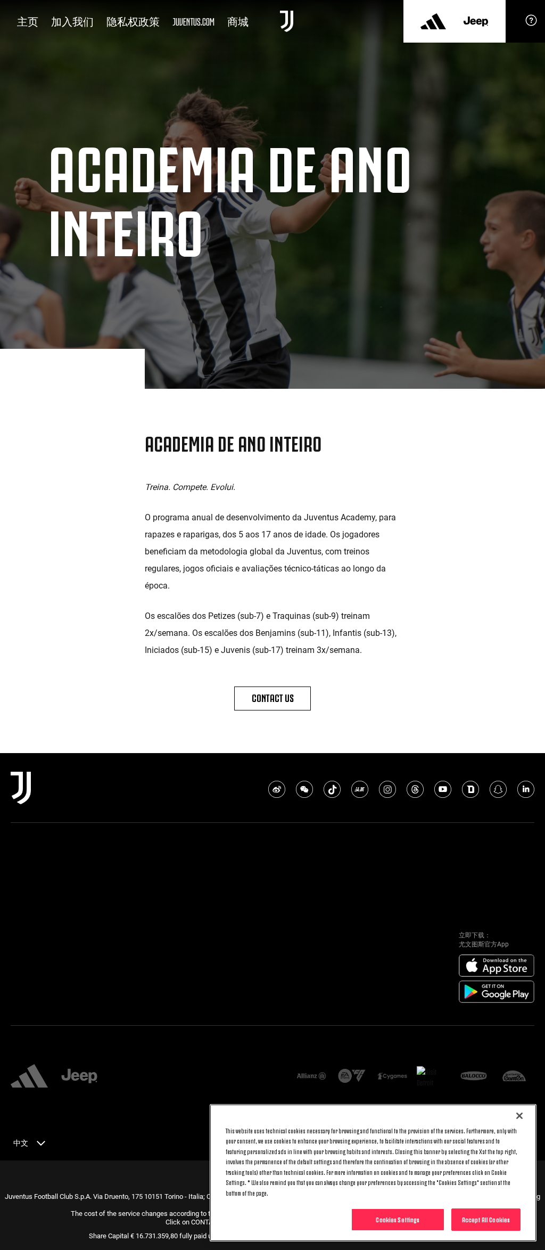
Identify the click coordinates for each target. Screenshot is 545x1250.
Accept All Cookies (486, 1219)
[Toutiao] (359, 789)
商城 (238, 20)
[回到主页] (286, 21)
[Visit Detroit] (433, 1076)
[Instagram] (387, 789)
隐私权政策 (133, 20)
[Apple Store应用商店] (496, 966)
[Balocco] (474, 1076)
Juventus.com (193, 20)
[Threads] (415, 789)
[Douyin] (332, 789)
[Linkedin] (525, 789)
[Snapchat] (498, 789)
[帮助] (531, 24)
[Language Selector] (41, 1145)
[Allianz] (311, 1076)
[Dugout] (470, 789)
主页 (27, 20)
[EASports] (352, 1076)
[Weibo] (276, 789)
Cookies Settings (397, 1219)
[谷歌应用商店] (496, 992)
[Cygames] (392, 1076)
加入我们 (72, 20)
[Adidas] (433, 21)
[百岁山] (514, 1076)
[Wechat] (304, 789)
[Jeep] (476, 21)
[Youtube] (442, 789)
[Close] (519, 1116)
